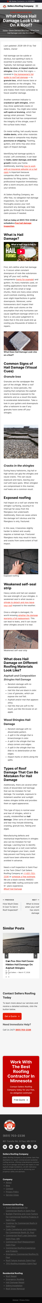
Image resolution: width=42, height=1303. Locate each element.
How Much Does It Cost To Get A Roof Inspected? (10, 905)
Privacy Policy (12, 1192)
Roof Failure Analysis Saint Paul (20, 1260)
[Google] (23, 1147)
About (9, 1182)
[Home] (5, 6)
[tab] (8, 961)
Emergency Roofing (15, 1279)
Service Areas (12, 1195)
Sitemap (15, 1300)
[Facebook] (5, 1147)
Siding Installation (14, 1285)
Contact (9, 1189)
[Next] (35, 955)
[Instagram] (29, 1147)
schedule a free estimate (23, 876)
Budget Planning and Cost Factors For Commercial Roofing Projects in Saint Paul (22, 1217)
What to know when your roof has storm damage (32, 906)
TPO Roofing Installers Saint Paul (21, 1263)
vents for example (25, 279)
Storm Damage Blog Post (21, 12)
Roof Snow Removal (15, 1289)
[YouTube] (17, 1147)
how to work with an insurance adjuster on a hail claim (20, 169)
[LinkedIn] (35, 1147)
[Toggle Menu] (36, 6)
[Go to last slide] (6, 955)
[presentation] (21, 945)
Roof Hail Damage (13, 889)
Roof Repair (11, 1276)
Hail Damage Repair (15, 1282)
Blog (8, 1185)
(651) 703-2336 (23, 1030)
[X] (11, 1147)
